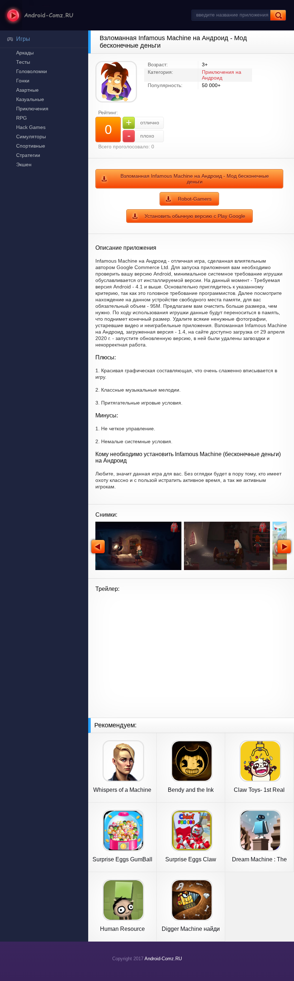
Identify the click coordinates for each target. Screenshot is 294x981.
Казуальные (30, 99)
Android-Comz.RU (163, 958)
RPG (21, 118)
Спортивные (30, 146)
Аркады (25, 53)
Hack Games (31, 127)
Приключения (32, 108)
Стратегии (28, 155)
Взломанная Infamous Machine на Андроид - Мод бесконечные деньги (194, 179)
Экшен (24, 164)
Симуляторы (31, 136)
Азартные (27, 90)
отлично (142, 122)
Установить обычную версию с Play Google (194, 216)
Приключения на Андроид (221, 75)
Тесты (23, 62)
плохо (141, 135)
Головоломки (31, 71)
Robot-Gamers (195, 199)
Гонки (22, 80)
